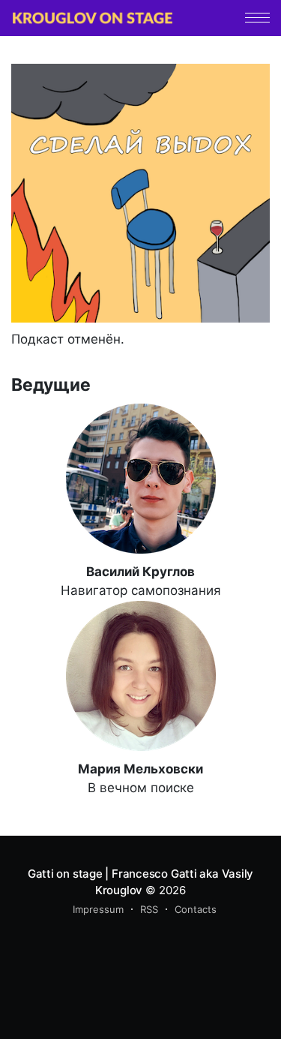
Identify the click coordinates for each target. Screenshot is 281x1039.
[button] (257, 17)
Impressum (98, 909)
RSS (149, 909)
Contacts (196, 909)
